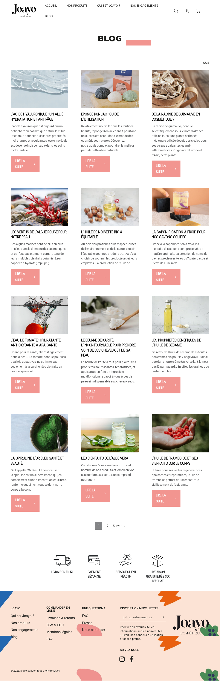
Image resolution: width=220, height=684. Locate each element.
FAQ (85, 616)
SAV (49, 639)
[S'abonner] (163, 617)
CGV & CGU (55, 625)
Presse (87, 623)
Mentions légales (59, 632)
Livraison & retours (60, 618)
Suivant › (119, 526)
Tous (205, 62)
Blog (14, 637)
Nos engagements (24, 630)
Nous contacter (93, 630)
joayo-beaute (27, 670)
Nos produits (20, 623)
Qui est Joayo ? (22, 616)
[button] (176, 11)
